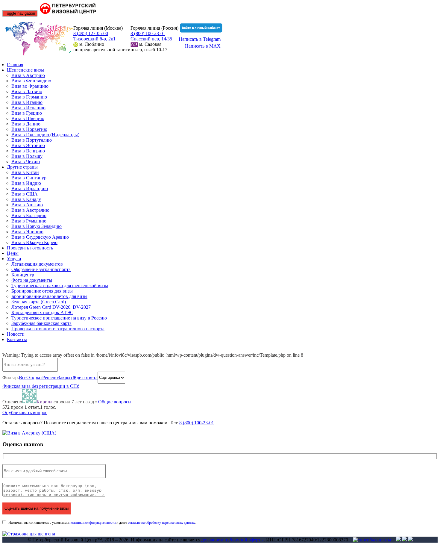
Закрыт (65, 377)
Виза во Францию (29, 86)
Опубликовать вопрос (24, 412)
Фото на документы (31, 280)
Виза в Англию (27, 204)
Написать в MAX (203, 46)
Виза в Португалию (31, 140)
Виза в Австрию (28, 75)
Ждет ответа (85, 377)
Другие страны (22, 166)
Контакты (17, 339)
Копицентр (22, 274)
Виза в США (24, 193)
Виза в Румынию (28, 220)
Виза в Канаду (26, 199)
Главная (15, 64)
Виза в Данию (25, 123)
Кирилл (44, 401)
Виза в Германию (29, 96)
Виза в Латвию (26, 91)
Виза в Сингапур (28, 177)
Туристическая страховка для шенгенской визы (59, 285)
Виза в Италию (27, 102)
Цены (13, 253)
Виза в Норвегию (29, 129)
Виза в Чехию (25, 161)
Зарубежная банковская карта (41, 323)
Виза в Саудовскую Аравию (40, 237)
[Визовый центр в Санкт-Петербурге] (68, 13)
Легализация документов (37, 264)
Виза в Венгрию (28, 150)
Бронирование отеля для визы (42, 290)
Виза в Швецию (27, 118)
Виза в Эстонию (28, 145)
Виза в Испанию (28, 107)
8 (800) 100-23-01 (148, 33)
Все (22, 377)
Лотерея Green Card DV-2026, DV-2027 (51, 307)
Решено (50, 377)
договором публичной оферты (232, 539)
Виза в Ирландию (29, 188)
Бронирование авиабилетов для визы (49, 296)
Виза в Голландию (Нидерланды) (45, 134)
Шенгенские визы (25, 69)
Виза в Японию (27, 231)
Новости (16, 334)
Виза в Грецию (26, 113)
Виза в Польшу (27, 156)
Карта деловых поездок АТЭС (42, 312)
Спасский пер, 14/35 (151, 38)
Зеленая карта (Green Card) (38, 301)
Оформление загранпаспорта (41, 269)
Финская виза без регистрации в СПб (40, 386)
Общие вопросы (114, 401)
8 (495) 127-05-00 (90, 33)
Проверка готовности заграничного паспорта (57, 328)
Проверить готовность (30, 247)
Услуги (14, 258)
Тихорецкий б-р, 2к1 (94, 38)
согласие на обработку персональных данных (161, 522)
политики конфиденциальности (92, 522)
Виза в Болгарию (28, 215)
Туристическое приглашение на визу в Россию (59, 317)
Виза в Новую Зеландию (36, 226)
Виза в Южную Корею (34, 242)
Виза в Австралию (30, 210)
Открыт (34, 377)
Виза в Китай (25, 172)
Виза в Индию (26, 183)
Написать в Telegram (200, 39)
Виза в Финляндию (31, 80)
